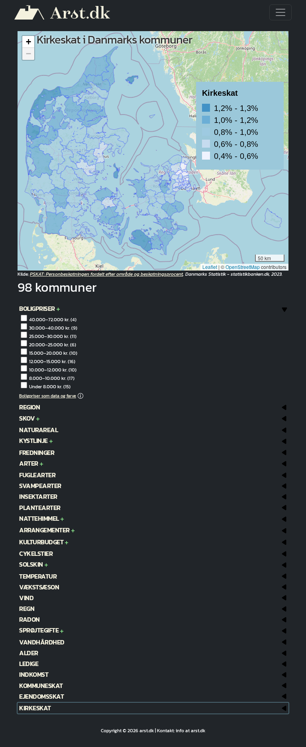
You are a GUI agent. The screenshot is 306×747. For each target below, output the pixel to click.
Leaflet (209, 266)
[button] (240, 126)
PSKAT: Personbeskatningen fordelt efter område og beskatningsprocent (106, 274)
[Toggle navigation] (280, 12)
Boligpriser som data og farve (47, 396)
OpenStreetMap (243, 266)
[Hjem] (65, 12)
